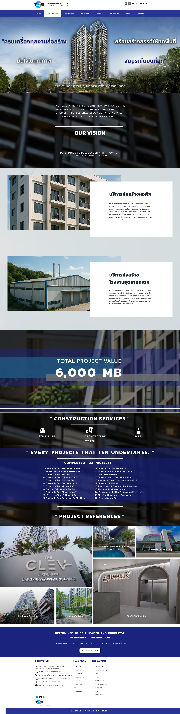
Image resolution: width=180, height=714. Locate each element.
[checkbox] (4, 583)
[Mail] (133, 3)
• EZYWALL (96, 673)
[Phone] (136, 3)
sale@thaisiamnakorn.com (54, 685)
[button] (88, 583)
